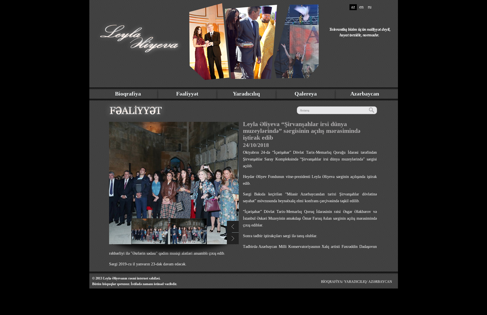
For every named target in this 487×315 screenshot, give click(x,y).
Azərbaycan (364, 94)
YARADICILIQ (355, 282)
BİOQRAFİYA (331, 282)
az (353, 7)
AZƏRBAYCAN (380, 282)
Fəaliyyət (187, 94)
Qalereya (306, 94)
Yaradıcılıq (246, 94)
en (361, 7)
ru (369, 7)
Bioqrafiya (128, 94)
